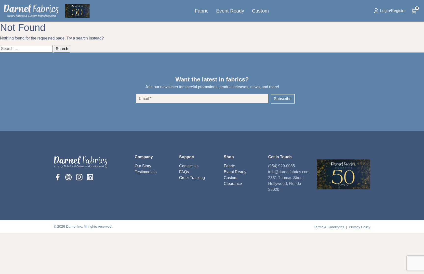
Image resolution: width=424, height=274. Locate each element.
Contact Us (189, 166)
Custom (260, 10)
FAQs (184, 172)
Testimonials (146, 172)
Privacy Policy (359, 227)
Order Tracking (192, 178)
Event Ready (230, 10)
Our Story (143, 166)
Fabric (201, 10)
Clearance (233, 184)
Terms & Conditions (329, 227)
